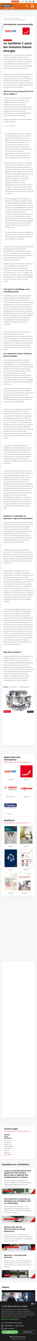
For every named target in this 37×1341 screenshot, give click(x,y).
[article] (10, 32)
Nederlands (15, 1)
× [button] (35, 1303)
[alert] (18, 1321)
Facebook (23, 1)
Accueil (5, 18)
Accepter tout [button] (10, 1332)
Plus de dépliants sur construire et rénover (16, 823)
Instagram (26, 1)
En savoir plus (22, 1317)
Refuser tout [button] (27, 1332)
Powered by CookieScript (18, 1339)
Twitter (30, 1)
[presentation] (18, 1265)
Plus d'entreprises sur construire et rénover (16, 762)
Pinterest (33, 1)
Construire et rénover (13, 18)
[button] (18, 1319)
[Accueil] (8, 6)
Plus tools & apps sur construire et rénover (16, 1131)
